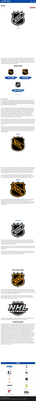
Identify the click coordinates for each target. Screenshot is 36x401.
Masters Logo (26, 388)
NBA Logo (26, 369)
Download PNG (32, 7)
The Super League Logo (27, 394)
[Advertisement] (18, 37)
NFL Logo (26, 375)
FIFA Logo (9, 369)
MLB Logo (9, 375)
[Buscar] (31, 1)
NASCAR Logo (9, 388)
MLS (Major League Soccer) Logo (9, 394)
